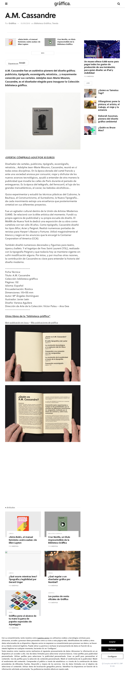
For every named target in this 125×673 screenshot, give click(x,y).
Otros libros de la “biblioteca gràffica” (27, 316)
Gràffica (12, 23)
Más (42, 53)
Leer (88, 83)
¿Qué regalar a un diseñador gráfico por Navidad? (59, 579)
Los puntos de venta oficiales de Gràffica (58, 598)
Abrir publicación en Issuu (17, 322)
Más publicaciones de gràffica (44, 322)
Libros (11, 533)
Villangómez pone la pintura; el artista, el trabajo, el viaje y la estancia (109, 105)
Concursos (91, 56)
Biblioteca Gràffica (42, 23)
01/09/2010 (25, 23)
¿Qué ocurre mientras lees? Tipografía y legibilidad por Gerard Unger (23, 579)
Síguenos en (16, 63)
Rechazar (112, 649)
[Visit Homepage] (62, 3)
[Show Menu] (6, 3)
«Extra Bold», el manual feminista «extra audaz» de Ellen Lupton (29, 41)
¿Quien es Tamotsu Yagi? (108, 92)
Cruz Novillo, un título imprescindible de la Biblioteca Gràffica (66, 41)
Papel (11, 612)
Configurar (112, 656)
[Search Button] (118, 3)
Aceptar (112, 641)
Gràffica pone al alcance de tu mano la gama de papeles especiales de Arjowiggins (22, 620)
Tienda (55, 23)
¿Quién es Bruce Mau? (106, 129)
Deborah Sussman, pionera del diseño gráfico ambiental (108, 118)
